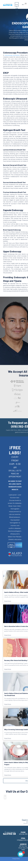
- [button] (5, 798)
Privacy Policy (16, 858)
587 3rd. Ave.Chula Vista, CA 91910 (23, 847)
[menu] (25, 3)
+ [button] (5, 796)
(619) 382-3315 (23, 834)
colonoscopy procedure (12, 55)
